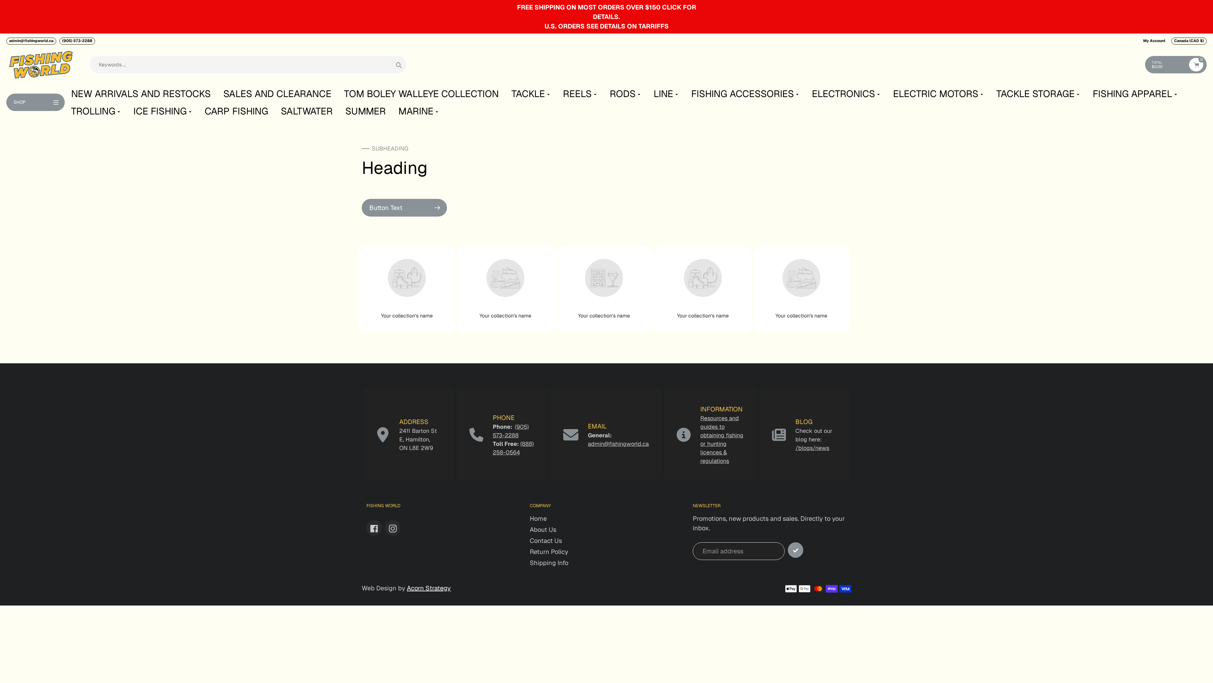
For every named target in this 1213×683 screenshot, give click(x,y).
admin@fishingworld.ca (31, 40)
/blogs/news (812, 448)
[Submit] (795, 550)
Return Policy (549, 552)
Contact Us (546, 541)
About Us (543, 530)
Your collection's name (407, 315)
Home (538, 518)
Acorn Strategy (429, 588)
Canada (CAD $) (1189, 40)
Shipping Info (549, 563)
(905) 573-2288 (77, 40)
